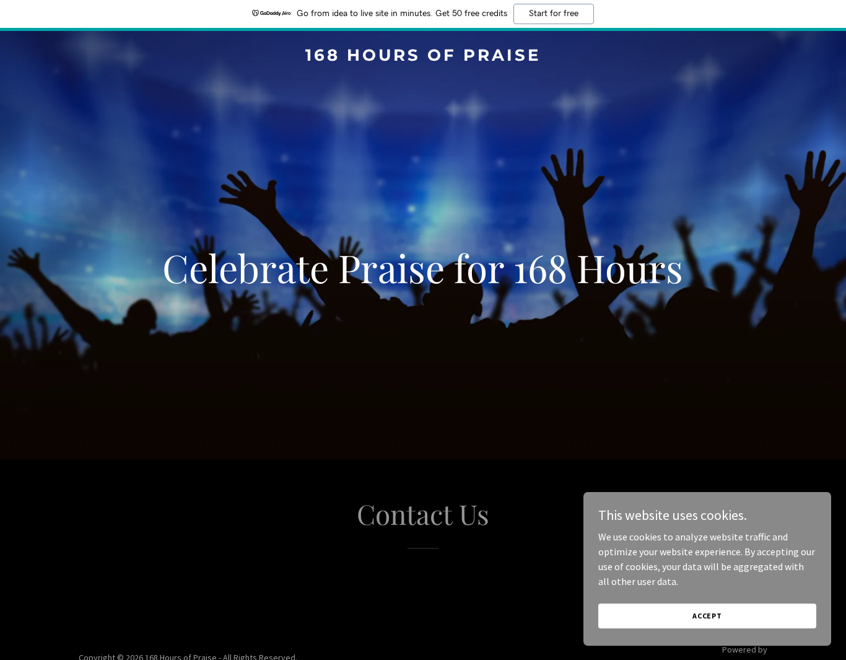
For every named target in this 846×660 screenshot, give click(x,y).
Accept (707, 615)
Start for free (553, 13)
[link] (423, 57)
